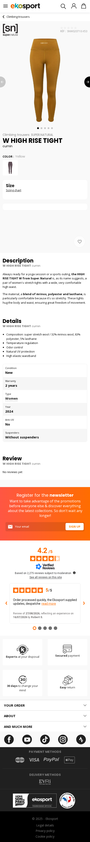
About (10, 716)
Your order (14, 705)
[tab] (45, 705)
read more (49, 603)
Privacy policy (45, 831)
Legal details (45, 825)
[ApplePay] (69, 760)
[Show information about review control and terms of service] (74, 572)
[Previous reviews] (6, 603)
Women (11, 398)
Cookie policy (45, 836)
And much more (18, 726)
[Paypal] (51, 760)
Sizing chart (13, 190)
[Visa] (34, 760)
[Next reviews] (84, 603)
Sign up (74, 526)
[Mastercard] (19, 760)
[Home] (25, 6)
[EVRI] (45, 782)
